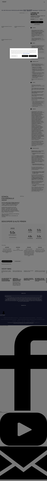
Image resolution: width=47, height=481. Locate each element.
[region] (24, 53)
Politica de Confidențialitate (26, 53)
